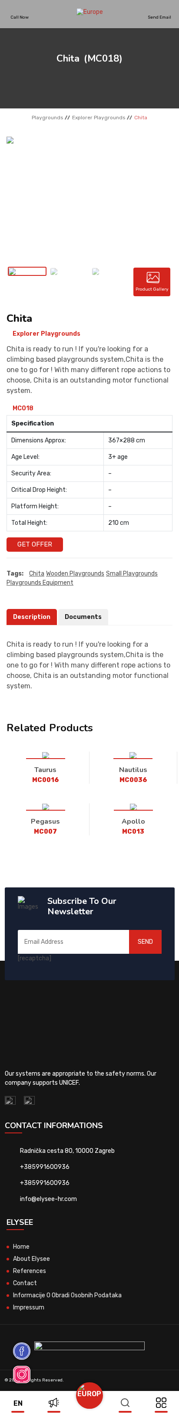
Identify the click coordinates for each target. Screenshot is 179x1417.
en (18, 1403)
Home (21, 1246)
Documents (83, 617)
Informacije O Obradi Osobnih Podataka (67, 1295)
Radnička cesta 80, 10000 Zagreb (67, 1151)
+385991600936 (45, 1167)
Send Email (159, 17)
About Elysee (31, 1259)
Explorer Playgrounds (99, 118)
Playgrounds (47, 118)
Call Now (19, 17)
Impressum (28, 1307)
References (29, 1271)
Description (31, 617)
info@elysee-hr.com (48, 1199)
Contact (25, 1283)
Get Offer (34, 544)
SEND (145, 942)
